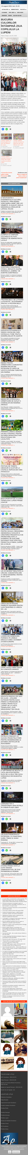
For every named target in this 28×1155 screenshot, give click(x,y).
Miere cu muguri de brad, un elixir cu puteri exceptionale (21, 176)
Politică (22, 9)
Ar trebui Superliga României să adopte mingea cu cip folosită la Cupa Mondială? (14, 937)
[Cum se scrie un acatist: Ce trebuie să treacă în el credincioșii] (7, 1023)
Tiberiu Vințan (5, 35)
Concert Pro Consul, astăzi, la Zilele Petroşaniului (6, 174)
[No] (26, 1149)
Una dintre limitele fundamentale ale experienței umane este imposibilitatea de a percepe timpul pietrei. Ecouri (11, 307)
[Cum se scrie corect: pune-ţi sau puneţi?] (20, 1063)
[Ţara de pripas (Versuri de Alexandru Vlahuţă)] (20, 1023)
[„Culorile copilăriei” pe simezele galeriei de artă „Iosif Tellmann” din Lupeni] (6, 136)
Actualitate (5, 9)
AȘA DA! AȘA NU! (17, 15)
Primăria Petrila (4, 1108)
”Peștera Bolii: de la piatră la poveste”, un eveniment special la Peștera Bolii (12, 941)
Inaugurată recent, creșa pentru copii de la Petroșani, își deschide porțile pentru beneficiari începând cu (12, 612)
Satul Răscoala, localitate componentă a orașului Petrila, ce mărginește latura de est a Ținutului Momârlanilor (11, 408)
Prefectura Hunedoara (6, 1097)
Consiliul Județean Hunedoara (8, 1105)
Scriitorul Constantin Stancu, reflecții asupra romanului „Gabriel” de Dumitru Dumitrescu (12, 913)
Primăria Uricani (5, 1123)
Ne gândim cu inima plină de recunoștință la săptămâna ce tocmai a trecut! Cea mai (11, 781)
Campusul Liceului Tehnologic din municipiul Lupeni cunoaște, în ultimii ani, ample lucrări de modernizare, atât (12, 506)
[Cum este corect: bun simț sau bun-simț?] (7, 1063)
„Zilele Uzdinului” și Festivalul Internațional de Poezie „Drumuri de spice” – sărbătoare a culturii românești (11, 673)
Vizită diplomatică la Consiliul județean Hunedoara (14, 966)
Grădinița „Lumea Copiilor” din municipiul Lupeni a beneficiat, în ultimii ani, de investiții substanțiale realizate (11, 442)
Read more (16, 1152)
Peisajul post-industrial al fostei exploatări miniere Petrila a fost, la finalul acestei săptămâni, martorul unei (10, 811)
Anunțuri (4, 15)
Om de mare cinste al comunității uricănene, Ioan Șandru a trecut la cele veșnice (14, 956)
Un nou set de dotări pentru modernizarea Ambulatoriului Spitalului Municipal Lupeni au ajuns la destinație (14, 990)
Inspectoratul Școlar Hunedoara (8, 1102)
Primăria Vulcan (4, 1129)
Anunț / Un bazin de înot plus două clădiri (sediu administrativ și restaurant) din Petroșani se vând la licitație (14, 963)
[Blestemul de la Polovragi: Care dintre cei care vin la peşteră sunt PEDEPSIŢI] (20, 1050)
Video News (20, 12)
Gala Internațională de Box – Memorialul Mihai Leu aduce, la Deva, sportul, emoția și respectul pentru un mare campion (14, 948)
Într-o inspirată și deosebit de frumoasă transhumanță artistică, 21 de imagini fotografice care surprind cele (10, 339)
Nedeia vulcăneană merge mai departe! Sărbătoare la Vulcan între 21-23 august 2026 (14, 968)
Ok (9, 1152)
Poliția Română (4, 1099)
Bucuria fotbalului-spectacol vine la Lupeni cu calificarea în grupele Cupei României (13, 922)
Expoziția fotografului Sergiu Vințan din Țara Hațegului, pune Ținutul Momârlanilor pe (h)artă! (13, 971)
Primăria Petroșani (5, 1112)
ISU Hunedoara (4, 1126)
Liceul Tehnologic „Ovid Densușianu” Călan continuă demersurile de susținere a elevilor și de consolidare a (12, 712)
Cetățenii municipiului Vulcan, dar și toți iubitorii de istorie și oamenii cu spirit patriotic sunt (12, 212)
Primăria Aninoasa (5, 1115)
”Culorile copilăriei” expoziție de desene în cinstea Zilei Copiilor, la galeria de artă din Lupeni (6, 159)
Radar (10, 15)
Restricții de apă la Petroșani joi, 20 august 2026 (13, 939)
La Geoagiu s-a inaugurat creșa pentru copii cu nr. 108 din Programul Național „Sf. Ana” (14, 919)
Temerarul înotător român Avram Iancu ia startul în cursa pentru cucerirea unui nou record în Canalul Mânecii (14, 982)
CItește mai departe (7, 213)
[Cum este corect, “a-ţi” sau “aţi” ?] (7, 1009)
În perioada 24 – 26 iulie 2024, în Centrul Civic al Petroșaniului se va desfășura (12, 843)
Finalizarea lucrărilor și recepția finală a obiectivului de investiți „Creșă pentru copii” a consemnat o (11, 580)
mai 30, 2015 (13, 35)
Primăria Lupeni (4, 1117)
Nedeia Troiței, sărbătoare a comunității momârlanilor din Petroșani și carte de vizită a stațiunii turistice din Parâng (13, 975)
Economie (4, 12)
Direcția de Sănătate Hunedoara (8, 1120)
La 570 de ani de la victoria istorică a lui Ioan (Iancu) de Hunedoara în (11, 644)
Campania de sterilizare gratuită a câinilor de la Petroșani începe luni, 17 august (13, 986)
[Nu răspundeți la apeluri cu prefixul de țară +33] (20, 1036)
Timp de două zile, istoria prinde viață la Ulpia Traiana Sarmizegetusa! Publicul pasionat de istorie (11, 875)
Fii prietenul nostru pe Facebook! (14, 890)
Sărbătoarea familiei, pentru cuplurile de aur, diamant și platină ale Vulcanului (12, 916)
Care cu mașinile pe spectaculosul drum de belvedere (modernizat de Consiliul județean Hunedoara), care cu (11, 375)
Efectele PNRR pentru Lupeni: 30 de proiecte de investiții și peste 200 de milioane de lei (13, 944)
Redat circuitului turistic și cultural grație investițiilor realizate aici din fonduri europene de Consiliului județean (11, 475)
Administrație (15, 9)
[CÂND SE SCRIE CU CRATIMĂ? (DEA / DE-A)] (7, 1050)
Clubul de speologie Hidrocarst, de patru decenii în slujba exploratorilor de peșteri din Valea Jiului (14, 993)
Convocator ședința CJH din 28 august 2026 (12, 910)
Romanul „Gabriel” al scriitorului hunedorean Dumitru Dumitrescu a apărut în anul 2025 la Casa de (11, 276)
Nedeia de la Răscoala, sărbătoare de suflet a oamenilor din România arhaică (13, 979)
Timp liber (11, 12)
